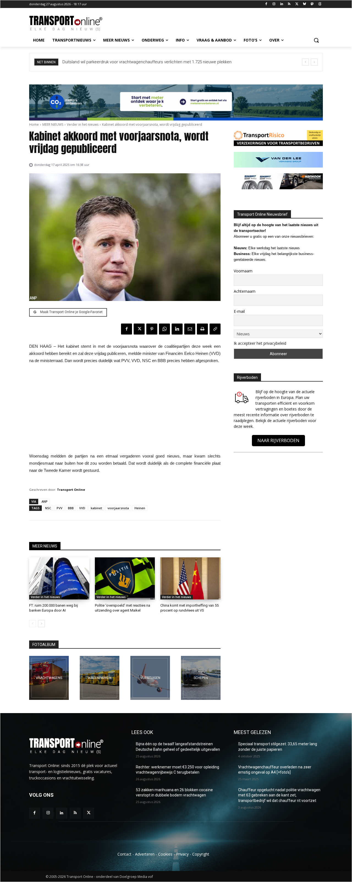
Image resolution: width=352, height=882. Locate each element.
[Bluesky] (304, 4)
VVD (82, 508)
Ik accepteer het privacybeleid (260, 343)
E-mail (239, 311)
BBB (71, 508)
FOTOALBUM (43, 644)
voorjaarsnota (118, 508)
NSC (48, 508)
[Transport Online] (73, 23)
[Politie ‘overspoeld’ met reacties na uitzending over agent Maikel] (125, 578)
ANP (45, 501)
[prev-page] (32, 623)
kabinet (96, 508)
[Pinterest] (151, 329)
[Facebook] (266, 4)
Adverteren (145, 854)
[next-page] (41, 623)
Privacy (182, 854)
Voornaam (243, 270)
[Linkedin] (281, 4)
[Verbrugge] (99, 678)
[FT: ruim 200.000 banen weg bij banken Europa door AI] (59, 578)
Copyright (200, 854)
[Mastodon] (312, 4)
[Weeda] (49, 678)
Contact (124, 854)
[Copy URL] (215, 329)
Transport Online (71, 489)
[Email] (189, 329)
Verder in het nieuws (82, 124)
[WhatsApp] (164, 329)
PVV (59, 508)
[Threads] (320, 4)
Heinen (139, 508)
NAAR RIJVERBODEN (278, 440)
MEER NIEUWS (52, 124)
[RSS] (289, 4)
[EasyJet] (150, 678)
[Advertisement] (125, 409)
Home (34, 124)
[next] (314, 62)
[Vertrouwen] (201, 678)
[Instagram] (274, 4)
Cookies (165, 854)
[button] (316, 40)
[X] (297, 4)
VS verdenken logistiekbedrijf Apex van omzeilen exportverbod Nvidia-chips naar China (142, 61)
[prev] (305, 62)
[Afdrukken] (202, 329)
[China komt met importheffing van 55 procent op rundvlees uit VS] (190, 578)
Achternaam (244, 291)
